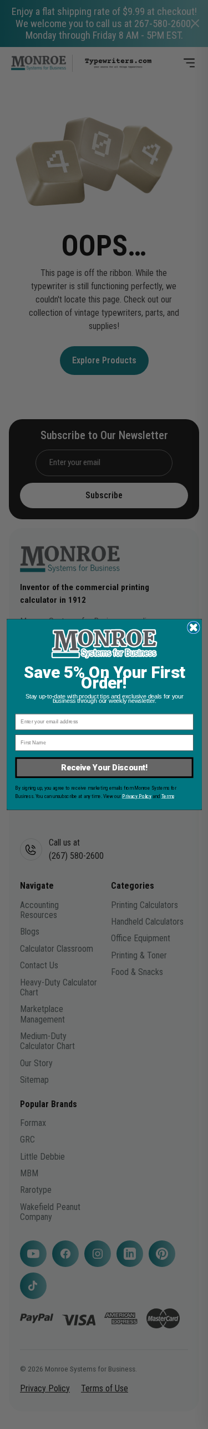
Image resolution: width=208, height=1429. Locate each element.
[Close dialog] (193, 627)
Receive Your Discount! (104, 768)
